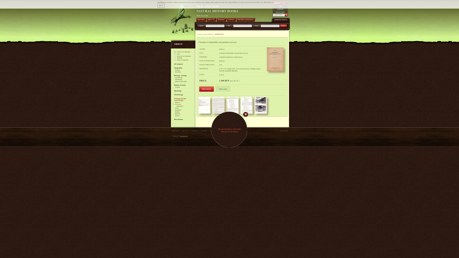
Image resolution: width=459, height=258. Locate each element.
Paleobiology (178, 79)
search (283, 26)
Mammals (177, 114)
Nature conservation (181, 81)
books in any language (183, 52)
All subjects (178, 64)
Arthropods (178, 104)
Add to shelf (223, 89)
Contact (204, 131)
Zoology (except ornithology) (180, 99)
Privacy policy (284, 131)
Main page (175, 131)
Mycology (177, 91)
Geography (178, 68)
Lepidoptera (179, 106)
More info (271, 2)
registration (280, 9)
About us (185, 131)
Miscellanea (178, 119)
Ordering (194, 131)
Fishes (177, 108)
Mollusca (177, 102)
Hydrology (178, 72)
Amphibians (178, 110)
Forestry (177, 87)
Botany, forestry (180, 85)
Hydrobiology (179, 77)
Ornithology (178, 95)
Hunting (177, 115)
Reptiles (177, 112)
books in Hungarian (182, 60)
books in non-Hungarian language (184, 57)
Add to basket (206, 89)
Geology (177, 70)
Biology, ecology (180, 75)
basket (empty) (280, 12)
